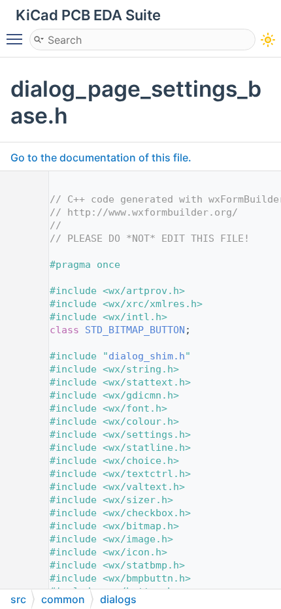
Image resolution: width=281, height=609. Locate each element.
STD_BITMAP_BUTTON (135, 330)
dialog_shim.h (146, 356)
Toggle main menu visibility (17, 38)
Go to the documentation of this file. (100, 157)
